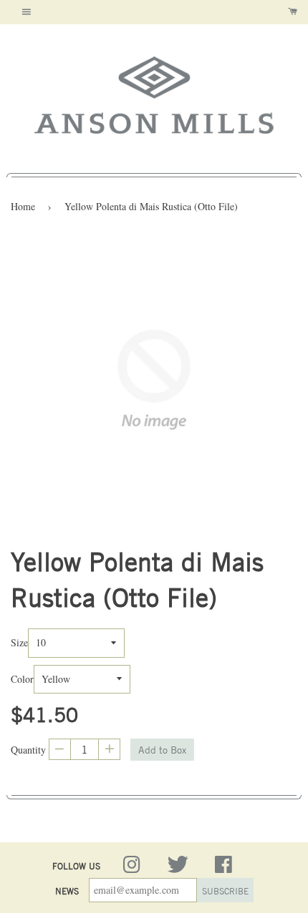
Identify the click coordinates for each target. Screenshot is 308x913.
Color (22, 679)
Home (23, 206)
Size (19, 642)
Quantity (28, 749)
